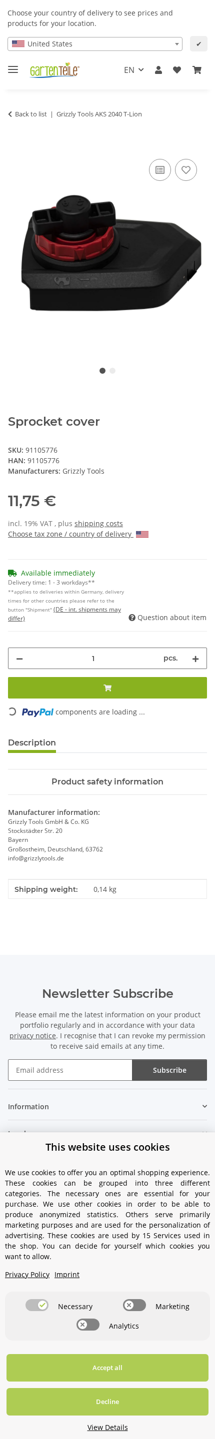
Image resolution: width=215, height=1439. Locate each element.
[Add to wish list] (186, 170)
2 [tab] (113, 371)
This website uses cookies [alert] (108, 1147)
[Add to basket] (16, 145)
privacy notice (33, 1035)
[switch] (37, 1305)
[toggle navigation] (13, 65)
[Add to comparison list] (160, 170)
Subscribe (169, 1070)
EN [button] (129, 69)
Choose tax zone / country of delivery (71, 534)
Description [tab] (32, 742)
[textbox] (95, 43)
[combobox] (95, 44)
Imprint (67, 1274)
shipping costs (98, 523)
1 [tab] (103, 371)
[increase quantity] (195, 658)
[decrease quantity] (19, 658)
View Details (108, 1427)
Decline (107, 1401)
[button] (159, 70)
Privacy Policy (27, 1274)
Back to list (31, 113)
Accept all (107, 1367)
